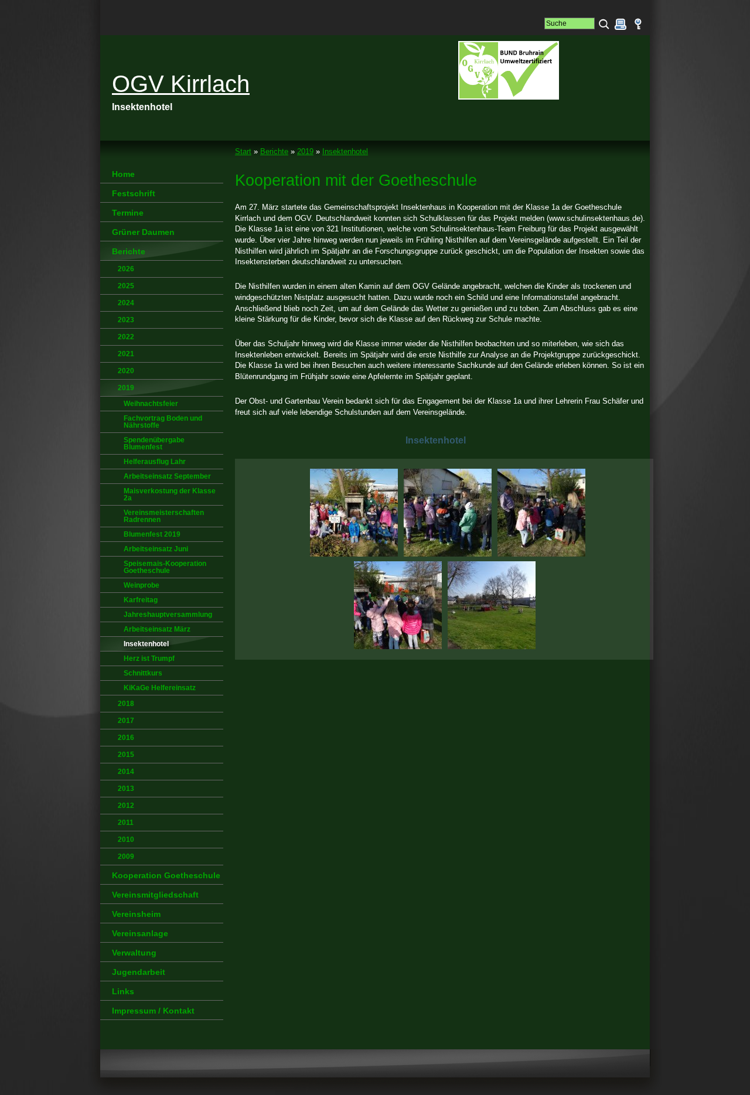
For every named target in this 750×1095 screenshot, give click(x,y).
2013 (126, 788)
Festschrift (133, 193)
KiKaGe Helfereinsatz (160, 688)
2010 (126, 839)
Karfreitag (141, 600)
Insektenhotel (345, 151)
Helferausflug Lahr (155, 462)
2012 (126, 805)
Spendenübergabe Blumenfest (154, 443)
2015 (126, 755)
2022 (126, 337)
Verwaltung (134, 952)
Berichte (274, 151)
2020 (126, 371)
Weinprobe (141, 585)
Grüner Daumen (143, 232)
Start (243, 151)
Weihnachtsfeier (151, 404)
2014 (126, 771)
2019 (305, 151)
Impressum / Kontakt (153, 1010)
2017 (126, 721)
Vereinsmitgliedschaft (155, 894)
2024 (126, 303)
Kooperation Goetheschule (166, 875)
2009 (126, 856)
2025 (126, 286)
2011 (126, 822)
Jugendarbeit (138, 972)
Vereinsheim (136, 914)
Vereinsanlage (140, 933)
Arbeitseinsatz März (157, 629)
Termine (128, 212)
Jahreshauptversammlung (168, 614)
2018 (126, 704)
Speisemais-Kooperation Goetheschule (165, 567)
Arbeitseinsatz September (167, 476)
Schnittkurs (143, 673)
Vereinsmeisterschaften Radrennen (164, 516)
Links (123, 991)
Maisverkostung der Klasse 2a (170, 494)
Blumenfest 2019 (152, 534)
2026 (126, 269)
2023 (126, 320)
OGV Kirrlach (181, 84)
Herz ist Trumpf (149, 658)
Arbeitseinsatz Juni (156, 549)
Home (123, 174)
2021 (126, 354)
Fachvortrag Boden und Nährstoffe (163, 421)
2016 (126, 738)
